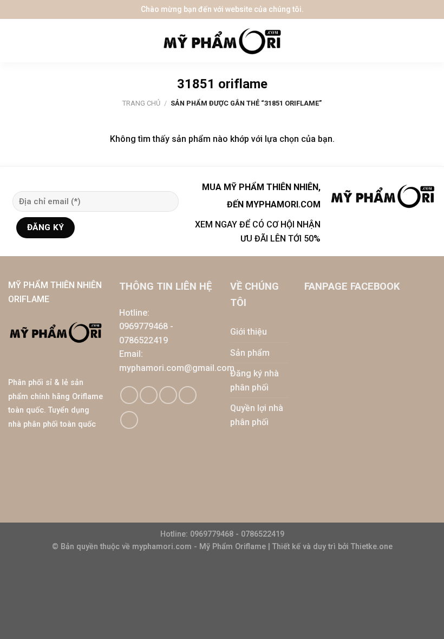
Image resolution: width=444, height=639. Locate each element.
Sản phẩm (250, 353)
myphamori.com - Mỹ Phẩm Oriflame (200, 546)
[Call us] (188, 395)
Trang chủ (141, 103)
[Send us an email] (168, 395)
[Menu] (16, 40)
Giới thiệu (248, 332)
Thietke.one (372, 546)
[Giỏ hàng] (430, 41)
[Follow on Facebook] (129, 395)
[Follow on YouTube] (129, 420)
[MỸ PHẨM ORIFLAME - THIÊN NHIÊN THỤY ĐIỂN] (222, 41)
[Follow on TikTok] (149, 395)
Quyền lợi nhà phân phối (256, 415)
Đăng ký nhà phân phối (254, 380)
